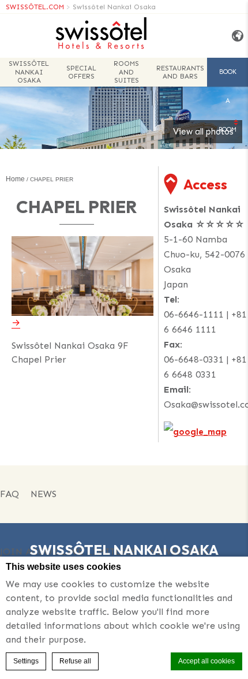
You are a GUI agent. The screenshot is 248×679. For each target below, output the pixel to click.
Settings (26, 661)
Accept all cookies (206, 661)
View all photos (203, 131)
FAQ (9, 493)
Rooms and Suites (126, 71)
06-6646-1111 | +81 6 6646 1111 (205, 322)
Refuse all (75, 661)
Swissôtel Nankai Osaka (114, 7)
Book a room (227, 77)
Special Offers (81, 72)
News (44, 493)
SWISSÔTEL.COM (35, 7)
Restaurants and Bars (180, 72)
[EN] (235, 36)
